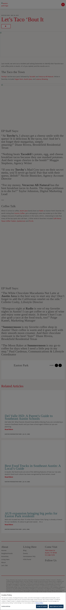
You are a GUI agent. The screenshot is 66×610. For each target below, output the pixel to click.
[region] (33, 601)
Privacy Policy (39, 603)
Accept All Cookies (42, 606)
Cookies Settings (5, 606)
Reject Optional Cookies (56, 606)
